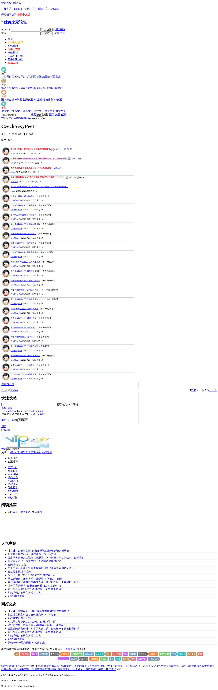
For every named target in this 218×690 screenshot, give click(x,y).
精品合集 (13, 477)
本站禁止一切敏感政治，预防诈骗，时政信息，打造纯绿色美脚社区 (39, 187)
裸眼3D (181, 654)
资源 (63, 114)
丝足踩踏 (13, 474)
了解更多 (70, 649)
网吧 (125, 654)
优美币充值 (14, 49)
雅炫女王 (28, 111)
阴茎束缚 (99, 654)
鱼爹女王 (17, 111)
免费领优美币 (15, 42)
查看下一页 (7, 384)
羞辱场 (126, 659)
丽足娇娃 (36, 76)
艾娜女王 (28, 99)
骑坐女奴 (117, 654)
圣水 (15, 487)
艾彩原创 (6, 76)
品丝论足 (47, 452)
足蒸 (111, 659)
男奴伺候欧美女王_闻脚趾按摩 (23, 318)
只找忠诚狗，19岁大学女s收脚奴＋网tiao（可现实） (37, 578)
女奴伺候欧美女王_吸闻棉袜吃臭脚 (25, 224)
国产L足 (12, 467)
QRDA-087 (63, 659)
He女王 (58, 99)
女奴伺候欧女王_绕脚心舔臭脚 (23, 374)
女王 (57, 114)
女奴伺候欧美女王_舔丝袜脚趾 (23, 243)
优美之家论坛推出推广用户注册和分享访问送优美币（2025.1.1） (38, 177)
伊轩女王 (25, 452)
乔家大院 (25, 76)
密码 (3, 33)
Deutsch (55, 8)
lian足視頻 (39, 99)
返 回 (4, 390)
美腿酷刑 (153, 654)
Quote (26, 411)
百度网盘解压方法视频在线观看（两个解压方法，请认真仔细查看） (39, 158)
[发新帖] (13, 390)
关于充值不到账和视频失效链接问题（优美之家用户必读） (41, 568)
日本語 (7, 8)
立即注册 (60, 33)
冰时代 (16, 76)
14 (71, 149)
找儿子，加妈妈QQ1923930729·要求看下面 (32, 575)
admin (13, 153)
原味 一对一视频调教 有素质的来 (26, 642)
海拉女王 (61, 111)
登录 (32, 414)
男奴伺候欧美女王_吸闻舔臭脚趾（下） (27, 290)
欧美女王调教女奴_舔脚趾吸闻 (23, 215)
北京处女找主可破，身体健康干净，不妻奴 (32, 554)
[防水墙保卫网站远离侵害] (119, 669)
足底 (200, 654)
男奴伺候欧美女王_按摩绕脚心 (23, 327)
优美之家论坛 (51, 666)
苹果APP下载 (15, 59)
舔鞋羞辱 (191, 654)
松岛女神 (46, 88)
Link (19, 411)
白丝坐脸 (94, 659)
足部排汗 (65, 654)
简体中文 (30, 8)
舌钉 (108, 654)
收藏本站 (16, 2)
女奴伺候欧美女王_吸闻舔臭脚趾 (24, 309)
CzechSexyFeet (16, 200)
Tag (16, 654)
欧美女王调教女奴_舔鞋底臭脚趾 (24, 252)
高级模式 (6, 407)
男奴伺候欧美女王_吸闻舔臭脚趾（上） (27, 299)
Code (32, 411)
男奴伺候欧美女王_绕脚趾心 (22, 337)
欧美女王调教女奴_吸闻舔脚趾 (23, 205)
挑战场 (74, 659)
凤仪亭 (37, 88)
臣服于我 (142, 659)
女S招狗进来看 (16, 596)
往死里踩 (25, 654)
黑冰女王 (15, 452)
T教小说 (12, 497)
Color (7, 411)
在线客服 (13, 62)
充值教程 (13, 52)
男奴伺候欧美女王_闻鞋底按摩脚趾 (25, 271)
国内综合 (6, 99)
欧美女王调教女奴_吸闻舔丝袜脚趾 (25, 280)
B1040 (34, 654)
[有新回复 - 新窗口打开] (5, 201)
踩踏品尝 (83, 659)
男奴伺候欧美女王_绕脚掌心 (22, 346)
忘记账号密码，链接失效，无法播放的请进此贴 (31, 149)
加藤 (118, 659)
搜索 (33, 114)
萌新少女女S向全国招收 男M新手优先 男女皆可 (34, 589)
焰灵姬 (46, 76)
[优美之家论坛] (14, 22)
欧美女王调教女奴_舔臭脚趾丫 (23, 233)
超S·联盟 (17, 99)
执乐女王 (50, 111)
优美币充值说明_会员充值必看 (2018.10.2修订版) (31, 168)
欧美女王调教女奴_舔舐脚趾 (22, 196)
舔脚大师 (89, 654)
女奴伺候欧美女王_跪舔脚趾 (22, 365)
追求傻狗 (44, 654)
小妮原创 (57, 88)
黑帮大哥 (143, 654)
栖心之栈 (27, 88)
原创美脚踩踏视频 (18, 118)
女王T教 (12, 470)
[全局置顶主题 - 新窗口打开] (5, 154)
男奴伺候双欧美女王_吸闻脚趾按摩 (25, 262)
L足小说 (12, 494)
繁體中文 (43, 8)
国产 (51, 114)
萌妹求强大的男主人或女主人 (24, 592)
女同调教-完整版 (17, 564)
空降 (174, 654)
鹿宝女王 (6, 111)
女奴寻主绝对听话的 (19, 571)
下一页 (213, 390)
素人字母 (54, 654)
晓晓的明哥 (15, 163)
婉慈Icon (17, 88)
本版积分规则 (9, 420)
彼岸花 (49, 99)
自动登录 (49, 29)
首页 (10, 39)
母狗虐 (133, 654)
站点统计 (6, 666)
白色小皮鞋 (153, 659)
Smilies (39, 411)
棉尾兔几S (164, 654)
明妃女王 (39, 111)
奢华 (133, 659)
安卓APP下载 (15, 56)
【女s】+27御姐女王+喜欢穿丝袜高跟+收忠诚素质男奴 (38, 550)
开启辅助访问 (9, 14)
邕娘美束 (55, 76)
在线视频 (13, 46)
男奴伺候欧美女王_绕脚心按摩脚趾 (25, 356)
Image (13, 411)
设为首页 (6, 2)
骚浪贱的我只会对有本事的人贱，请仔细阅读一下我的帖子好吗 (43, 582)
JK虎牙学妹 (77, 654)
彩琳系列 (6, 88)
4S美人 (104, 659)
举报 (14, 666)
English (18, 8)
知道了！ (81, 649)
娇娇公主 (14, 181)
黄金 (10, 487)
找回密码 (60, 29)
